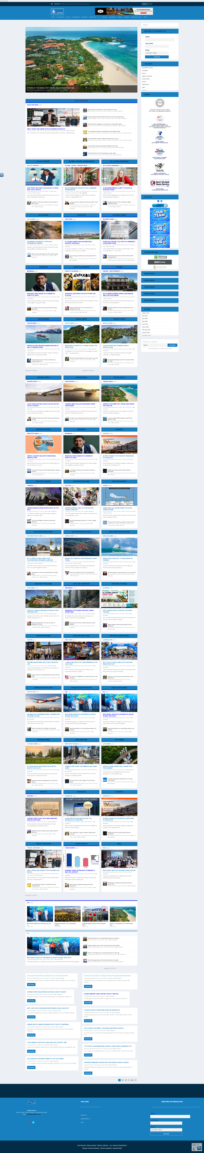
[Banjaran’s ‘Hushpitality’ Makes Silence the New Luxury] (81, 334)
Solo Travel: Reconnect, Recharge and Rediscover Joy (104, 1028)
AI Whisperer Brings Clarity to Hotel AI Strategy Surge (117, 189)
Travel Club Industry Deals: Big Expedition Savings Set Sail (46, 470)
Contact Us (84, 1115)
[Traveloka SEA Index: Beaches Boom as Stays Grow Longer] (105, 780)
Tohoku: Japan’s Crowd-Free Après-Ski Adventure (102, 1010)
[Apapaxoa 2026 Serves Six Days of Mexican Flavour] (81, 282)
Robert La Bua (69, 191)
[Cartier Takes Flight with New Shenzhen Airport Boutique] (44, 807)
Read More (31, 984)
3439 (132, 1081)
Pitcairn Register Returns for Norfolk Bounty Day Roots (41, 767)
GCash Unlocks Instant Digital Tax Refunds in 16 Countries (78, 819)
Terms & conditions (106, 1148)
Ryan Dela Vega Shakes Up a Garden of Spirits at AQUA (41, 294)
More (145, 17)
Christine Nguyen (93, 118)
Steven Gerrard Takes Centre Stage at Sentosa (101, 994)
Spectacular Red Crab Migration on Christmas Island (45, 781)
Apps (143, 87)
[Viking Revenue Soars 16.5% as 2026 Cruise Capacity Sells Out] (29, 361)
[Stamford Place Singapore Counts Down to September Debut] (85, 125)
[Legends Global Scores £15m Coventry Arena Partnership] (95, 914)
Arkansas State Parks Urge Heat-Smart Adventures (79, 611)
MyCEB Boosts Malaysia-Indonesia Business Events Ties (120, 883)
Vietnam (90, 717)
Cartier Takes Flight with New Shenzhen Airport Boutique (42, 819)
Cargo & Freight (104, 1065)
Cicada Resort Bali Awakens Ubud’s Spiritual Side (116, 346)
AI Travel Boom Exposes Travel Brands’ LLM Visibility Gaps (104, 131)
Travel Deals (56, 90)
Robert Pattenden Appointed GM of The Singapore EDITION (76, 4)
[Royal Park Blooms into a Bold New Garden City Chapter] (67, 729)
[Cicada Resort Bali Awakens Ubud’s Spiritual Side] (119, 334)
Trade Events (91, 873)
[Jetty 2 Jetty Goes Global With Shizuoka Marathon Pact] (119, 651)
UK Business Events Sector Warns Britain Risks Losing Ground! (120, 256)
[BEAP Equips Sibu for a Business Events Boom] (119, 859)
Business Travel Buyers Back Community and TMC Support (80, 871)
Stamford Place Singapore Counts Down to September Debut (105, 124)
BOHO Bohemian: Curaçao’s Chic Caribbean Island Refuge (80, 189)
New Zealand (129, 561)
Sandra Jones (92, 125)
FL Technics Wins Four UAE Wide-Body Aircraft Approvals (78, 242)
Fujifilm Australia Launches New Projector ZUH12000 (119, 470)
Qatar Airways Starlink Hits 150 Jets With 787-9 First (102, 109)
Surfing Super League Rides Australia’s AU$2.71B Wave (46, 992)
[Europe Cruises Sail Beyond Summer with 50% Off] (67, 419)
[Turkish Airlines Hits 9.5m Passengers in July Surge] (85, 154)
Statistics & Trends (122, 260)
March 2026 (145, 327)
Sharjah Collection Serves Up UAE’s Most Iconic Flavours (121, 308)
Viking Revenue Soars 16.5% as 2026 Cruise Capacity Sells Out (43, 360)
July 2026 (144, 315)
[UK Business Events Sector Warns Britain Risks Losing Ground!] (105, 256)
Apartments (145, 84)
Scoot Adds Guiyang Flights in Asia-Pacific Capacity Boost (43, 405)
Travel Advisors (62, 130)
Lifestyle (104, 17)
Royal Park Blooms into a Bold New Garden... (65, 924)
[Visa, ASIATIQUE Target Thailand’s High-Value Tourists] (85, 139)
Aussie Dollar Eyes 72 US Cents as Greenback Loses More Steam (119, 242)
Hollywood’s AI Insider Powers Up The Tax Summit (45, 1059)
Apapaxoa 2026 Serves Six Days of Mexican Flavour (80, 294)
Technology (112, 133)
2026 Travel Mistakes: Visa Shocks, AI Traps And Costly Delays (42, 189)
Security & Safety (54, 130)
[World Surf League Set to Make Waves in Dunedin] (119, 547)
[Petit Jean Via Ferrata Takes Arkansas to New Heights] (67, 624)
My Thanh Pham (107, 245)
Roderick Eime (107, 191)
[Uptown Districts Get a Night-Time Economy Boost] (67, 781)
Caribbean (82, 191)
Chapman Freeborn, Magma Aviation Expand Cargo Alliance (106, 1062)
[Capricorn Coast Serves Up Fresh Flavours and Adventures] (105, 677)
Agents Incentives (147, 76)
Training (112, 961)
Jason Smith (91, 147)
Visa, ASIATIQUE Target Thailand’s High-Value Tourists (103, 138)
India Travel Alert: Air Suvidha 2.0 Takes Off (44, 728)
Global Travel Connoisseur (91, 191)
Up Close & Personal (130, 191)
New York (90, 665)
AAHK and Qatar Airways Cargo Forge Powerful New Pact (45, 831)
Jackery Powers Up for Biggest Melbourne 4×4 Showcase (118, 456)
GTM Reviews (68, 193)
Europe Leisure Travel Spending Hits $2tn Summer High (46, 675)
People (120, 17)
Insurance (29, 193)
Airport (45, 821)
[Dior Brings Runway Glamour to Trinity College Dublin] (67, 521)
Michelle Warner (32, 130)
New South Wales (92, 769)
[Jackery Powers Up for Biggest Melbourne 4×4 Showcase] (119, 444)
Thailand (121, 140)
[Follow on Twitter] (33, 1122)
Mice (116, 260)
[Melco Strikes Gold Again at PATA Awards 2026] (29, 255)
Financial (109, 140)
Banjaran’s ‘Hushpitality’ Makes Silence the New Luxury (81, 346)
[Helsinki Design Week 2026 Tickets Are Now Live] (44, 651)
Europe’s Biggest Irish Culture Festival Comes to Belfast (79, 509)
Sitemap (84, 1148)
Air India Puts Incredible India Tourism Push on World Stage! (43, 715)
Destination (60, 17)
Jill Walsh (68, 561)
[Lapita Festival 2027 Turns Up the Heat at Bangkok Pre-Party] (67, 308)
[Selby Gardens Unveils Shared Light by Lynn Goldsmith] (105, 625)
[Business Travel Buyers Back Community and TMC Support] (81, 859)
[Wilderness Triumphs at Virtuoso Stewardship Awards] (44, 230)
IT (99, 17)
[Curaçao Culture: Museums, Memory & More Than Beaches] (67, 203)
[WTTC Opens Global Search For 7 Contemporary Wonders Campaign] (44, 547)
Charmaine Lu (31, 769)
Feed (82, 1122)
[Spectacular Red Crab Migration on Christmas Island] (29, 781)
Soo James (91, 154)
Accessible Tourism (147, 67)
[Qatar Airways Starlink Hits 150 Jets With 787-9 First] (85, 110)
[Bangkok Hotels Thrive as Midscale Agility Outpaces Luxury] (105, 203)
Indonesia (52, 1027)
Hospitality (92, 17)
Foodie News (76, 17)
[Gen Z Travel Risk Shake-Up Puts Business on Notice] (53, 117)
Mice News (112, 17)
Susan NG (35, 730)
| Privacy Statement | (93, 1148)
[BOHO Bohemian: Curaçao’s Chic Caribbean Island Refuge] (81, 176)
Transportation (136, 17)
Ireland (83, 511)
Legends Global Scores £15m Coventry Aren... (94, 924)
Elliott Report (46, 191)
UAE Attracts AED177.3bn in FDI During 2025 (82, 572)
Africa (144, 73)
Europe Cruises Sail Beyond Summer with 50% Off (83, 418)
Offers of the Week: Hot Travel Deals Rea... (121, 924)
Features (84, 17)
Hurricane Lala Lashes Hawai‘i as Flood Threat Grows (117, 509)
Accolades (46, 245)
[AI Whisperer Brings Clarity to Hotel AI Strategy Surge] (119, 176)
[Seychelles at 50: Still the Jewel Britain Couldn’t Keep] (29, 573)
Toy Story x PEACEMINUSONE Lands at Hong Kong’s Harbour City (108, 1046)
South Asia (55, 717)
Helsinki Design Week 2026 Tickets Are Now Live (42, 663)
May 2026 (145, 321)
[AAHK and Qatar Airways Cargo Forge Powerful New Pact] (29, 832)
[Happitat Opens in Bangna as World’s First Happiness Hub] (44, 599)
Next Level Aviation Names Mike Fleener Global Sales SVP (48, 1008)
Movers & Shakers (48, 1010)
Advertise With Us (85, 1118)
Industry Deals (53, 459)
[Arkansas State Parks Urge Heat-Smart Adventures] (81, 599)
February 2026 (146, 329)
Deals (68, 17)
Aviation (104, 111)
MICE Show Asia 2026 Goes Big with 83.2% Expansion (81, 885)
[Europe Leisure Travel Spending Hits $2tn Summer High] (29, 676)
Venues (112, 947)
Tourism (126, 17)
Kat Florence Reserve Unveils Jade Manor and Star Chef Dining (118, 294)
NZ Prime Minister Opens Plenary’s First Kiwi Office (122, 572)
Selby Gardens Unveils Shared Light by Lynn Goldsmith (120, 625)
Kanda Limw (92, 140)
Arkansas (84, 613)
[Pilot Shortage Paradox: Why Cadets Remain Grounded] (85, 961)
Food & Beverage (53, 297)
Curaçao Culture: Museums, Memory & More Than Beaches (84, 202)
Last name (149, 43)
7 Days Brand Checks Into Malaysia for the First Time (47, 1042)
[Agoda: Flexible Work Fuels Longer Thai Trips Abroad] (119, 755)
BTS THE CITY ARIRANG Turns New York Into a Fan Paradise (84, 677)
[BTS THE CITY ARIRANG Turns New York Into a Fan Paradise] (67, 677)
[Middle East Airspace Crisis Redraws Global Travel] (81, 547)
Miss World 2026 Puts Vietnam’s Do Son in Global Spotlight (80, 715)
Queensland (128, 665)
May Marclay (92, 111)
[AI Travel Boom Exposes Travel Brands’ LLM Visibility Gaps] (85, 132)
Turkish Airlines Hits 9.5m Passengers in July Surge (102, 153)
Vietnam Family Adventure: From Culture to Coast (84, 358)
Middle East (92, 561)
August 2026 (145, 313)
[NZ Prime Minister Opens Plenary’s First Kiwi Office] (105, 573)
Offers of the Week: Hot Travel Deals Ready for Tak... (51, 88)
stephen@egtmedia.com (33, 1114)
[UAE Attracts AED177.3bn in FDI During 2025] (67, 573)
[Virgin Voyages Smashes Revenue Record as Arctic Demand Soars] (85, 118)
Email (147, 50)
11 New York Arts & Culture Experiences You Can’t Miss (81, 663)
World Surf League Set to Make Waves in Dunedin (118, 559)
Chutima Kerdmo (32, 245)
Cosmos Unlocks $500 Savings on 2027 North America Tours (120, 418)
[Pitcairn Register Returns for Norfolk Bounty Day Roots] (44, 755)
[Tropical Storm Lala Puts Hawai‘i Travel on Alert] (105, 523)
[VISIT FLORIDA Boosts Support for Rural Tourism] (119, 599)
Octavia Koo (92, 133)
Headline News (47, 130)
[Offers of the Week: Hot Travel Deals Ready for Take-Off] (119, 392)
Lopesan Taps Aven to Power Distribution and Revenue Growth (107, 976)
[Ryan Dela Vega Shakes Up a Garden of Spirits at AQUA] (44, 282)
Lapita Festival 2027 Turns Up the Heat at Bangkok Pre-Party (81, 308)
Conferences (47, 1061)
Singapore (103, 996)
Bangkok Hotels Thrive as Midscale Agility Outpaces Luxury (119, 202)
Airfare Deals (53, 407)
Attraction (104, 140)
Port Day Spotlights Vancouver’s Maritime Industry (43, 521)
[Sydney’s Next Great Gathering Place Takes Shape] (81, 755)
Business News (122, 245)
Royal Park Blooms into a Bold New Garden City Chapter (83, 729)
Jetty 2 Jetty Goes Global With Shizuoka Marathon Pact (118, 663)
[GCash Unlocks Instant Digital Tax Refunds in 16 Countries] (81, 807)
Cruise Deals (105, 147)
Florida (126, 613)
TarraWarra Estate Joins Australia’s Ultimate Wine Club (44, 308)
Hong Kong (109, 1048)
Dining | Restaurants (130, 296)
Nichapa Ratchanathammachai (39, 90)
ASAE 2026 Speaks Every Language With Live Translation (47, 976)
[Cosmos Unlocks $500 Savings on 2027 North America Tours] (105, 419)
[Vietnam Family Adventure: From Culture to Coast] (67, 359)
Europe (132, 258)
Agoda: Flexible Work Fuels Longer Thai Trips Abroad (117, 767)
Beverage (46, 297)
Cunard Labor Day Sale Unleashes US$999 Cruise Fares (103, 146)
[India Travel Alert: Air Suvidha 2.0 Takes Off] (29, 729)
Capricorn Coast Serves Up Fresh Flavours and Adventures (120, 677)
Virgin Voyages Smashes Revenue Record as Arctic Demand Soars (106, 117)
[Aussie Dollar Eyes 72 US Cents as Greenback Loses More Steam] (119, 230)
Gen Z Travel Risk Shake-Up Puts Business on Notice (46, 129)
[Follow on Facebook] (30, 1122)
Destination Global (52, 561)
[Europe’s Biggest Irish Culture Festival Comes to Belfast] (81, 496)
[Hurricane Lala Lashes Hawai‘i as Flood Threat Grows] (119, 496)
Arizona (144, 90)
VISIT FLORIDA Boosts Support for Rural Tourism (117, 611)
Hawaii (118, 511)
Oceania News (52, 769)
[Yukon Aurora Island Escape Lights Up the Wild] (44, 496)
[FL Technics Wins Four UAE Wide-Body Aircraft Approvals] (81, 230)
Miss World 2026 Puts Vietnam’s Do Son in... (39, 924)
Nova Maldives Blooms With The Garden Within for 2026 (121, 360)
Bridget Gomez (112, 258)
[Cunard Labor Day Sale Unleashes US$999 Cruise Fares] (85, 147)
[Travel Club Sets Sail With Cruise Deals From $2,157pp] (44, 444)
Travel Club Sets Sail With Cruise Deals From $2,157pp (41, 456)
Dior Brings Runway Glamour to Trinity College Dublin (83, 521)
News (53, 17)
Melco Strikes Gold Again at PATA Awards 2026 (45, 254)
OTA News (122, 769)
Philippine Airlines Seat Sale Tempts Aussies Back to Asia (45, 418)
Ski (110, 1012)
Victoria (88, 731)
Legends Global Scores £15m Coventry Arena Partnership (103, 945)
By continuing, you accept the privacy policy (160, 348)
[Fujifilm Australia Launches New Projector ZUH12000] (105, 471)
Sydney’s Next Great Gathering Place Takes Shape (81, 767)
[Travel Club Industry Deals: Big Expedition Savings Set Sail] (29, 471)
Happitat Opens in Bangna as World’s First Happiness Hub (43, 611)
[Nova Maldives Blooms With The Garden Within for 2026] (105, 361)
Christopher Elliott (32, 191)
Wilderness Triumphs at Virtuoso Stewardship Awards (39, 242)
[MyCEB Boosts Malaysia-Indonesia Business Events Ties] (105, 884)
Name (147, 37)
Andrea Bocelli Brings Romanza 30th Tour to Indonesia (48, 1024)
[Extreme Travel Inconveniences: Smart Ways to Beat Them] (29, 203)
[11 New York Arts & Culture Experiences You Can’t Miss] (81, 651)
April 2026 (145, 324)
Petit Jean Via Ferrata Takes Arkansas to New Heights (82, 623)
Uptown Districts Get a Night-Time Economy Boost (82, 781)
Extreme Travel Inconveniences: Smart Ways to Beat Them (45, 202)
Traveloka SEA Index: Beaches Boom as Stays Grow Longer (120, 779)
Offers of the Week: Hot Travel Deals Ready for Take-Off (118, 405)
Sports (51, 994)
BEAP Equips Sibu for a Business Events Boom (119, 870)
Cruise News (107, 118)
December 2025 (146, 335)
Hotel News (84, 349)
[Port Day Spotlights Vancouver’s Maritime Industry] (29, 521)
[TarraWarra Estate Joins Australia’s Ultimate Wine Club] (29, 309)
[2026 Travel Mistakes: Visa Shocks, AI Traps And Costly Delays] (44, 176)
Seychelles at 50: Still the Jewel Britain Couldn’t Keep (45, 573)
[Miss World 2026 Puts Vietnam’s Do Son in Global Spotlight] (81, 703)
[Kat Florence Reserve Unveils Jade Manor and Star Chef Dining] (119, 282)
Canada (45, 511)
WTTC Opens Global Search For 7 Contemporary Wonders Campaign (40, 559)
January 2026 (145, 332)
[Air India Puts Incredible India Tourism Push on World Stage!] (44, 703)
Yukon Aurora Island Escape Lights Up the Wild (43, 509)
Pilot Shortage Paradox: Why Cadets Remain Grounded (103, 960)
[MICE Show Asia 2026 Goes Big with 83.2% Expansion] (67, 885)
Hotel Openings (113, 125)
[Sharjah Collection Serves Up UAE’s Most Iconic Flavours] (105, 308)
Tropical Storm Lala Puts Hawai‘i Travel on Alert (121, 522)
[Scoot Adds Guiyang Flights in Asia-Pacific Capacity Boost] (44, 392)
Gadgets (128, 459)
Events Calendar (91, 296)
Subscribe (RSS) (117, 1148)
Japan (108, 1012)
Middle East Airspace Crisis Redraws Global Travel (81, 559)
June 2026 (145, 318)
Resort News (129, 349)
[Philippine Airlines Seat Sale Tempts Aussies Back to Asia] (29, 419)
